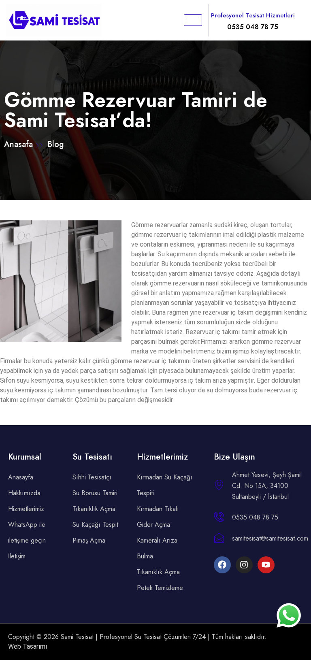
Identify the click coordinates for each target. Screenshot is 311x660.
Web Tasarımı (27, 646)
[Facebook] (222, 564)
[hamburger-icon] (193, 20)
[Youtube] (266, 564)
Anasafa (19, 144)
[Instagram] (244, 564)
